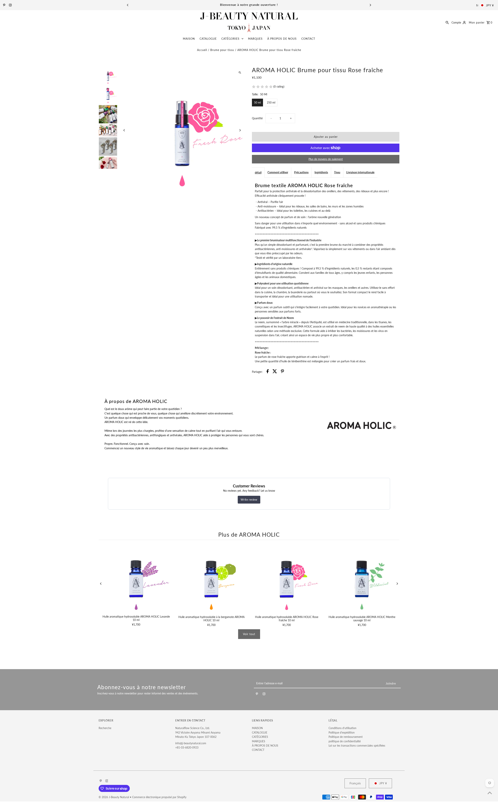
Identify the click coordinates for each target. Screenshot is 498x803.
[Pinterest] (3, 5)
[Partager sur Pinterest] (282, 371)
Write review (249, 499)
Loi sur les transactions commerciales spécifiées (357, 745)
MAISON (189, 38)
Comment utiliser (277, 172)
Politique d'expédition (342, 732)
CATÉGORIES (230, 38)
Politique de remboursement (346, 736)
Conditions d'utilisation (342, 728)
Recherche (105, 728)
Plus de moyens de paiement (326, 159)
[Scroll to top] (489, 792)
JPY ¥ (490, 5)
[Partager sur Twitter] (275, 371)
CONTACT (308, 38)
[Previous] (128, 5)
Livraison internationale (360, 172)
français (355, 783)
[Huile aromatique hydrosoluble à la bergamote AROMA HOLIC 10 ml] (211, 578)
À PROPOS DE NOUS (282, 38)
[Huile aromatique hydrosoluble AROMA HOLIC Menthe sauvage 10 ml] (362, 578)
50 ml (257, 102)
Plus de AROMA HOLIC (249, 534)
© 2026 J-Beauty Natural (114, 797)
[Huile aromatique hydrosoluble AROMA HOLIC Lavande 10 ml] (136, 578)
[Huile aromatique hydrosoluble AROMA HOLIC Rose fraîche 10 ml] (286, 578)
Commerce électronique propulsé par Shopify (159, 797)
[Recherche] (447, 22)
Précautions (301, 172)
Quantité (257, 118)
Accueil (202, 50)
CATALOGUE (208, 38)
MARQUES (255, 38)
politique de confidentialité (345, 741)
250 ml (271, 102)
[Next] (370, 5)
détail (258, 172)
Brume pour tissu (222, 50)
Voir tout (249, 634)
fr (477, 5)
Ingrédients (321, 172)
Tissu (337, 172)
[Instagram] (10, 5)
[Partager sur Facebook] (268, 371)
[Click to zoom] (239, 72)
